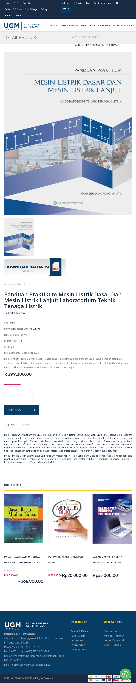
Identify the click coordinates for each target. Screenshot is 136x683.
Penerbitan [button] (28, 3)
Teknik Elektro (90, 37)
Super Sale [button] (54, 25)
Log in (89, 3)
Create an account (102, 3)
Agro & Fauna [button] (127, 25)
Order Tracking (112, 644)
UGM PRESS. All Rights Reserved (36, 678)
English (79, 3)
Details (27, 425)
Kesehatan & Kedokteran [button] (109, 25)
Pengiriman (77, 640)
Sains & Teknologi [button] (88, 25)
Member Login (112, 631)
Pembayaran (78, 644)
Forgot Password (114, 640)
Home (7, 3)
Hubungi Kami (78, 649)
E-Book (8, 15)
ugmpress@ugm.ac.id (24, 664)
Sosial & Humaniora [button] (69, 25)
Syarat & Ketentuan (82, 631)
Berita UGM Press (13, 9)
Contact (18, 15)
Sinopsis (12, 425)
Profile (17, 3)
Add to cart (16, 409)
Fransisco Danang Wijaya (26, 328)
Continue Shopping (17, 284)
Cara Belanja (31, 9)
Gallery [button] (44, 9)
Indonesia (66, 3)
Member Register (114, 635)
